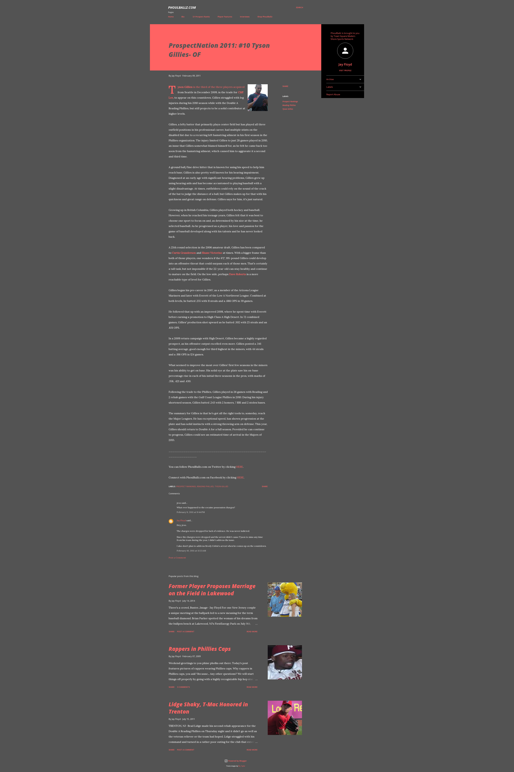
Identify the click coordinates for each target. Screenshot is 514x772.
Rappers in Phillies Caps (200, 648)
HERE (239, 466)
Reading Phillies (289, 105)
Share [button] (285, 86)
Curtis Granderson (184, 252)
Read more (252, 631)
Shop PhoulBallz (264, 16)
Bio (183, 16)
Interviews (245, 16)
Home (171, 16)
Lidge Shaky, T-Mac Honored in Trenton (208, 708)
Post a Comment (177, 557)
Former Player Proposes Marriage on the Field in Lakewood (212, 589)
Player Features (225, 16)
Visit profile (345, 70)
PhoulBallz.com (182, 7)
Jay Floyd (181, 520)
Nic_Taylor (241, 766)
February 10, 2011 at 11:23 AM (191, 550)
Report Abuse (333, 94)
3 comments (183, 687)
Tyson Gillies (185, 87)
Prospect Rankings (290, 101)
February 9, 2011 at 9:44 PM (191, 512)
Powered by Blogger (237, 761)
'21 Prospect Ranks (201, 16)
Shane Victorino (212, 252)
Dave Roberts (237, 274)
